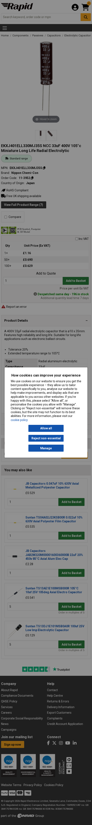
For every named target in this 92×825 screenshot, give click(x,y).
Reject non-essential (46, 438)
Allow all (46, 428)
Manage (46, 448)
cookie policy (19, 420)
